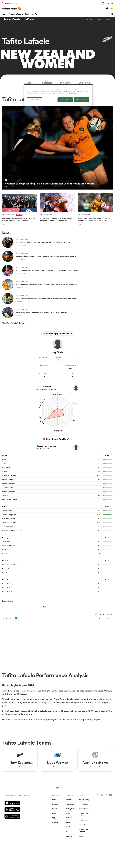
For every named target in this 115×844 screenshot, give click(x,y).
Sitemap (55, 822)
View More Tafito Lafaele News (13, 323)
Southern (68, 822)
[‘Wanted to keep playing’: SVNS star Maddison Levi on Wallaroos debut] (57, 148)
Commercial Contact (83, 830)
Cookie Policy (84, 809)
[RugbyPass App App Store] (20, 803)
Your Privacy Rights (35, 100)
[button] (112, 14)
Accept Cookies (82, 100)
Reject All (65, 100)
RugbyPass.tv (70, 804)
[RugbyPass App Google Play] (20, 809)
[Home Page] (11, 8)
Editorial (82, 836)
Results (54, 809)
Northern (68, 818)
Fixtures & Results (16, 14)
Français (68, 836)
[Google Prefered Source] (20, 816)
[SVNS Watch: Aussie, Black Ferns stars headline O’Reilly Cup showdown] (57, 209)
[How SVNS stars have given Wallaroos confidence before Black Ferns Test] (95, 209)
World (67, 827)
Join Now (68, 799)
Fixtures (55, 804)
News (4, 14)
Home (54, 799)
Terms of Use (83, 804)
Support (82, 825)
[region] (58, 95)
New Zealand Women (21, 19)
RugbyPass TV (31, 14)
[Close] (89, 87)
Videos (54, 818)
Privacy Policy (84, 799)
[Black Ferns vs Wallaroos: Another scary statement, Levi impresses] (19, 209)
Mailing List (69, 809)
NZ (66, 831)
